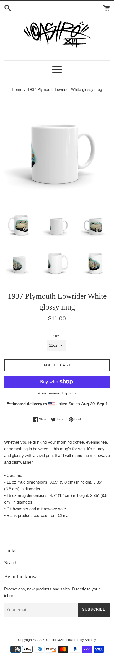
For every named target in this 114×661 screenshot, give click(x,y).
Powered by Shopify (81, 640)
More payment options (57, 393)
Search (10, 562)
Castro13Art (55, 640)
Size (56, 336)
